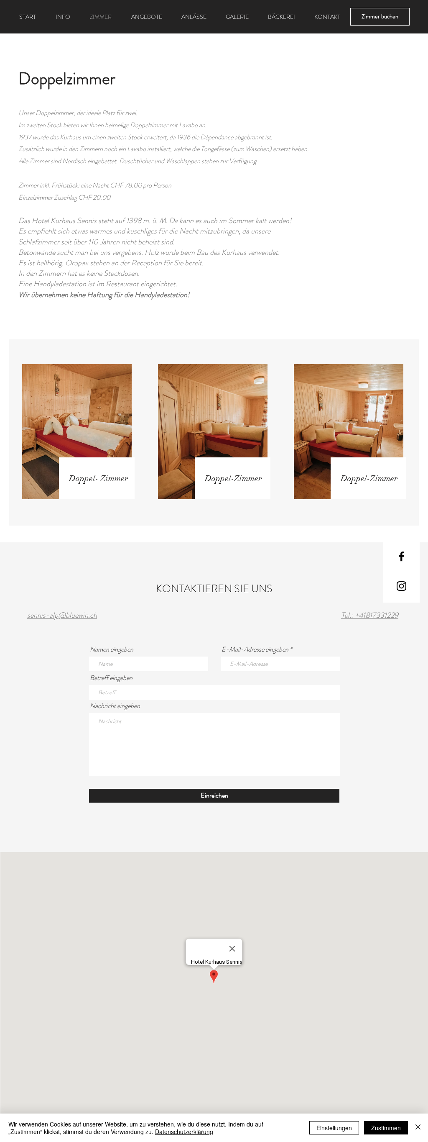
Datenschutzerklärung (184, 1131)
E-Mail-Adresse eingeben (255, 649)
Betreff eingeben (111, 678)
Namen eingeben (111, 649)
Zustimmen (386, 1128)
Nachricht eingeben (115, 706)
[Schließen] (418, 1127)
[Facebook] (401, 556)
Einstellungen (334, 1128)
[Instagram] (401, 586)
